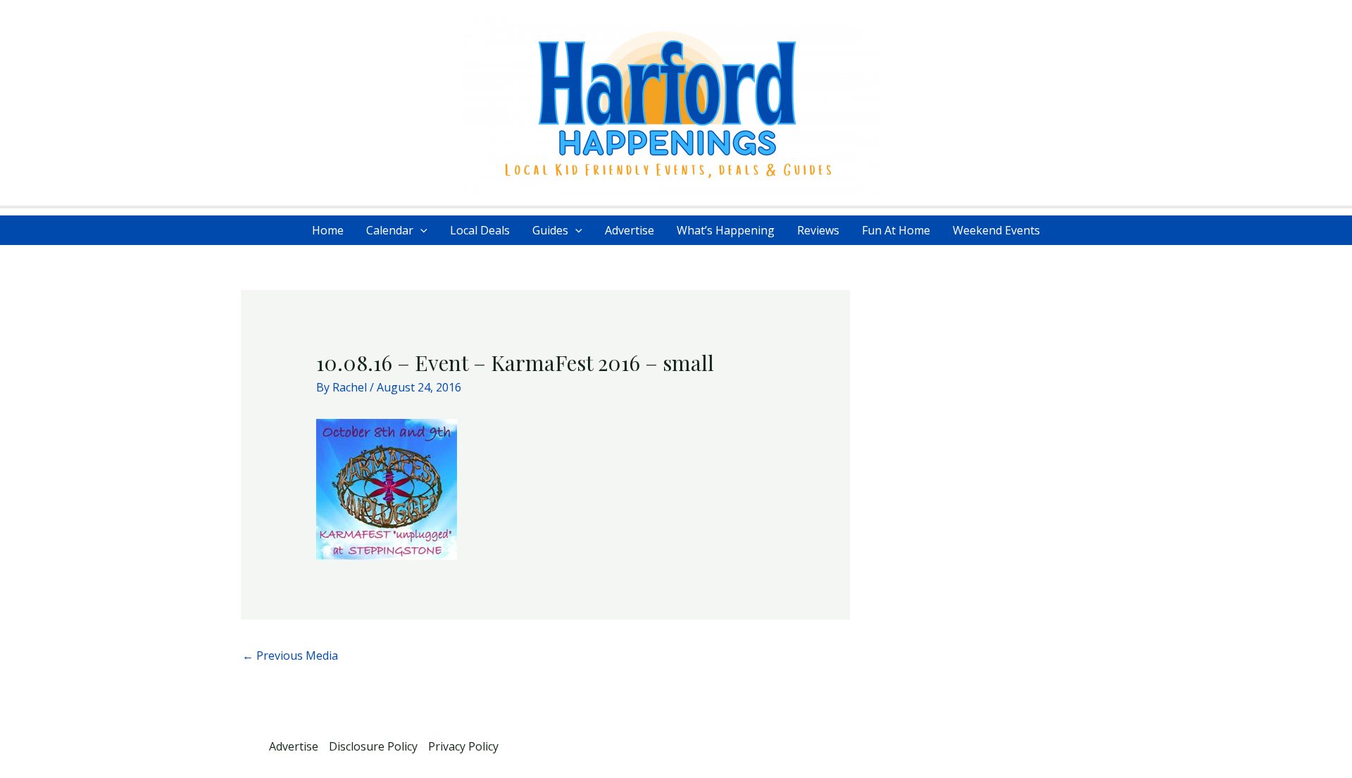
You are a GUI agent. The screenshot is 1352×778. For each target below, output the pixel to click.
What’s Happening (726, 230)
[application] (420, 230)
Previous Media (290, 655)
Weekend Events (996, 230)
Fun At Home (896, 230)
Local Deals (480, 230)
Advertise (629, 230)
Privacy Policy (463, 746)
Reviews (818, 230)
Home (328, 230)
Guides (550, 230)
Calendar (389, 230)
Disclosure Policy (373, 746)
